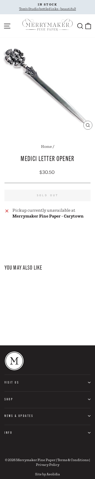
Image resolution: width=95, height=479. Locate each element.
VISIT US (11, 382)
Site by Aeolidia (47, 474)
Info (8, 432)
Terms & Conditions (73, 460)
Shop (8, 399)
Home (46, 146)
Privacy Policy (47, 465)
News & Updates (18, 415)
